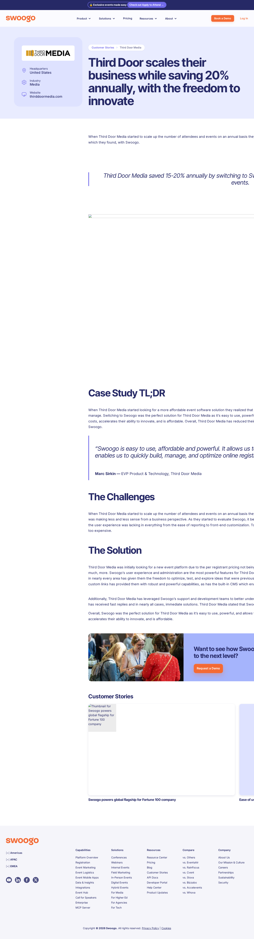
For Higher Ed (119, 897)
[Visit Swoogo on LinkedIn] (18, 880)
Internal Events (120, 867)
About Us (224, 857)
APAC (27, 859)
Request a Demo (208, 668)
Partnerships (226, 872)
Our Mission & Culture (231, 862)
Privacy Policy (150, 928)
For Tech (116, 907)
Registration (82, 862)
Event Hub (81, 892)
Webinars (117, 862)
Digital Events (119, 882)
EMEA (27, 866)
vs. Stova (188, 877)
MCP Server (82, 907)
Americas (29, 852)
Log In (244, 18)
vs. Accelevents (192, 887)
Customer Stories (103, 47)
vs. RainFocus (191, 867)
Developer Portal (157, 882)
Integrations (82, 887)
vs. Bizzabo (190, 882)
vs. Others (189, 857)
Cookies (166, 928)
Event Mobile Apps (87, 877)
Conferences (119, 857)
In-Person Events (121, 877)
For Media (117, 892)
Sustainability (226, 877)
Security (223, 882)
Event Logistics (84, 872)
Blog (149, 867)
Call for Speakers (85, 897)
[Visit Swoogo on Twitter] (36, 880)
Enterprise (81, 902)
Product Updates (157, 892)
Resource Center (157, 857)
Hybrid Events (119, 887)
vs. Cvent (188, 872)
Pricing (127, 18)
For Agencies (119, 902)
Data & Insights (84, 882)
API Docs (152, 877)
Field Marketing (120, 872)
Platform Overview (86, 857)
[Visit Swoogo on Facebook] (27, 880)
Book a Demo (222, 18)
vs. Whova (189, 892)
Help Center (154, 887)
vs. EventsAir (190, 862)
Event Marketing (85, 867)
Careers (223, 867)
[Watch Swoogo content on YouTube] (9, 880)
